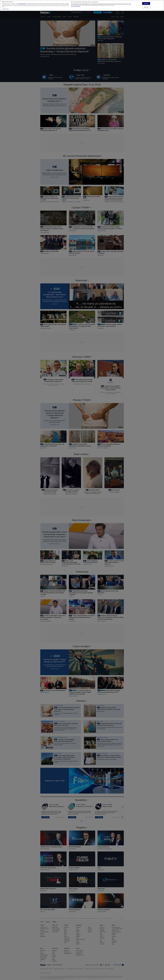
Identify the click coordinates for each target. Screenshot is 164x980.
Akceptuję (146, 3)
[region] (82, 5)
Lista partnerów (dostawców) (75, 6)
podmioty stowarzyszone (22, 3)
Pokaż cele (146, 7)
